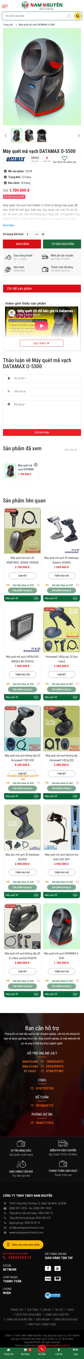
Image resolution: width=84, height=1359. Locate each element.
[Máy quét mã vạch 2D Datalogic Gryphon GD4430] (61, 531)
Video (70, 1309)
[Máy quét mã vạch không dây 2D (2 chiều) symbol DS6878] (22, 926)
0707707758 (44, 1088)
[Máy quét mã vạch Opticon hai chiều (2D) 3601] (61, 827)
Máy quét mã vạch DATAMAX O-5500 (37, 24)
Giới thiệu (32, 1309)
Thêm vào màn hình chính (26, 1244)
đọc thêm (40, 343)
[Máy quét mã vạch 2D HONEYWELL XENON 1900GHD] (22, 531)
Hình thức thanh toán (42, 1324)
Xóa (35, 465)
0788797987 (44, 1071)
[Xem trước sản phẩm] (36, 598)
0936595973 (43, 1066)
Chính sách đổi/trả (57, 1314)
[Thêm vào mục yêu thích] (38, 585)
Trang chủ (8, 24)
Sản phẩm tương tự (22, 590)
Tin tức (59, 1309)
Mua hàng (22, 244)
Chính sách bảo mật (66, 1319)
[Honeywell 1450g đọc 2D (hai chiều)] (61, 629)
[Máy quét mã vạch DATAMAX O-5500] (61, 926)
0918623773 (44, 1105)
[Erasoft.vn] (64, 1345)
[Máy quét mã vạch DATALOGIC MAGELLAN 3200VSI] (22, 629)
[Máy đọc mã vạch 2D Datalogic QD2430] (22, 827)
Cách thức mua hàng (28, 1314)
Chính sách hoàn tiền (19, 1319)
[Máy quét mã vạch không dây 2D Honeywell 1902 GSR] (22, 728)
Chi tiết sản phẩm (19, 288)
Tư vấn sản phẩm (63, 244)
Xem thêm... (9, 225)
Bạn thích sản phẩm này (64, 162)
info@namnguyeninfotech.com (26, 1227)
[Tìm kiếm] (77, 16)
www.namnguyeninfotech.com (26, 1232)
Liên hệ (46, 1309)
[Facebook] (48, 1268)
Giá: (6, 190)
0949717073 (44, 1123)
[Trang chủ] (42, 2)
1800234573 (43, 1061)
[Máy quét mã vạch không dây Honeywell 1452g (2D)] (61, 728)
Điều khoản (43, 1319)
